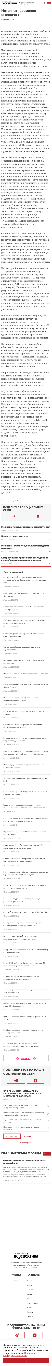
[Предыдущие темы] (45, 1154)
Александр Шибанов (14, 500)
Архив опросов (26, 1142)
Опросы (30, 1316)
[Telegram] (16, 1081)
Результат (27, 1136)
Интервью (30, 1294)
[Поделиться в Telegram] (14, 516)
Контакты (15, 1280)
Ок (26, 1360)
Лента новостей (13, 572)
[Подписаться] (38, 516)
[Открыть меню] (49, 3)
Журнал (29, 1307)
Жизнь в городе (32, 1303)
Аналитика (30, 1289)
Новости (30, 1280)
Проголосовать (12, 1136)
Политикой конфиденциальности (19, 1354)
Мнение (29, 1298)
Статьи (29, 1285)
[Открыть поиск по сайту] (44, 3)
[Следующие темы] (49, 1154)
